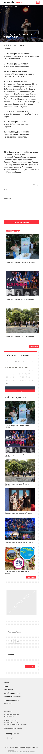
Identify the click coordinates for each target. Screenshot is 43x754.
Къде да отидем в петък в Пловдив (20, 299)
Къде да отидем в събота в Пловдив (20, 262)
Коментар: (7, 198)
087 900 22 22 (22, 724)
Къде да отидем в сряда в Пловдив (20, 336)
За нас (6, 683)
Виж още (19, 391)
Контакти (8, 704)
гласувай (30, 667)
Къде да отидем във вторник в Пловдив (18, 513)
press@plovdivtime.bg (15, 728)
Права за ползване (11, 700)
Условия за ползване (12, 697)
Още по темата (13, 231)
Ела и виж (14, 6)
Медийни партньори (12, 693)
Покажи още (34, 346)
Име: (5, 189)
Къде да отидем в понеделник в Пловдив (19, 542)
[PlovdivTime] (14, 751)
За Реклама (8, 690)
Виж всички (31, 577)
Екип (6, 686)
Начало (7, 6)
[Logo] (13, 2)
